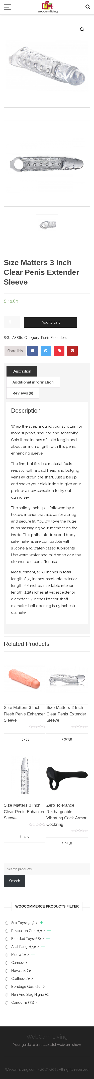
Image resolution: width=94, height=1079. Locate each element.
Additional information (33, 382)
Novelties (21, 971)
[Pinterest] (72, 351)
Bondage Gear (26, 987)
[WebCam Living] (48, 4)
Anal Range (23, 947)
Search (14, 881)
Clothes (20, 979)
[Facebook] (32, 351)
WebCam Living (47, 1036)
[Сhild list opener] (39, 923)
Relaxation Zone (26, 931)
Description (22, 371)
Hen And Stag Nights (30, 995)
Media (18, 955)
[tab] (21, 371)
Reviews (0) (23, 393)
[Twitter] (46, 351)
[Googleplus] (59, 351)
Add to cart (51, 322)
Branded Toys (26, 939)
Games (19, 963)
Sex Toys (22, 923)
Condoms (22, 1002)
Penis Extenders (54, 338)
